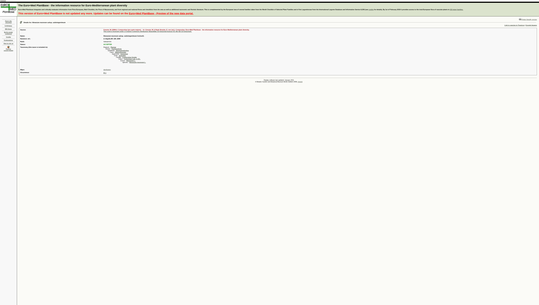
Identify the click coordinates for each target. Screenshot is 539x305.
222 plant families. (456, 9)
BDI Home (8, 29)
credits (371, 9)
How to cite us (8, 43)
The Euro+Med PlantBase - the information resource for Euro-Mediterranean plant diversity (72, 5)
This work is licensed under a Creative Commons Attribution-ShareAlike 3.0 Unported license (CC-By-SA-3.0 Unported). (147, 31)
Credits (8, 37)
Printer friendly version (529, 19)
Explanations (8, 40)
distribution (107, 69)
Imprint (300, 82)
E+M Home (8, 26)
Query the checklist (8, 21)
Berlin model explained (8, 33)
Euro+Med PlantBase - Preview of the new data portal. (161, 13)
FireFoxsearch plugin (8, 49)
